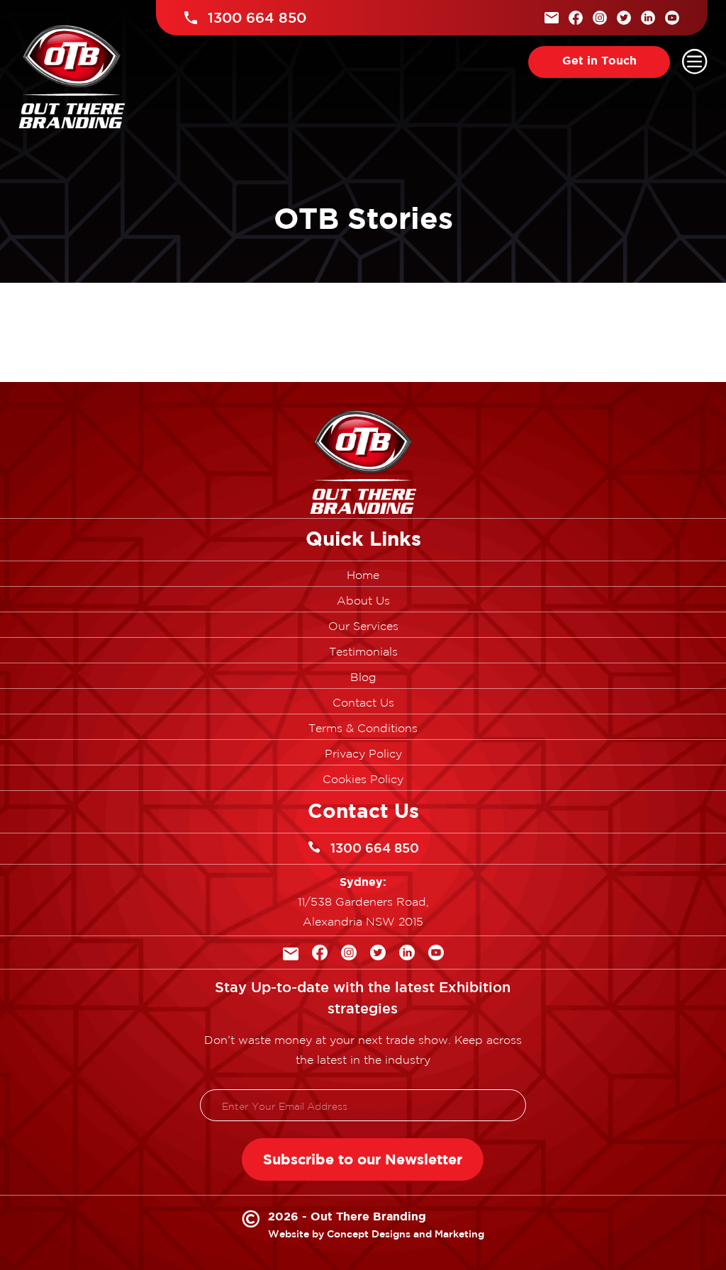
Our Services (363, 626)
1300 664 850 (374, 848)
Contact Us (363, 703)
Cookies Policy (363, 779)
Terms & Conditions (363, 728)
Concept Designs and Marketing (405, 1234)
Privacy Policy (363, 754)
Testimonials (363, 652)
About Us (363, 601)
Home (363, 575)
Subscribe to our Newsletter (362, 1159)
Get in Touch (599, 60)
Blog (363, 677)
